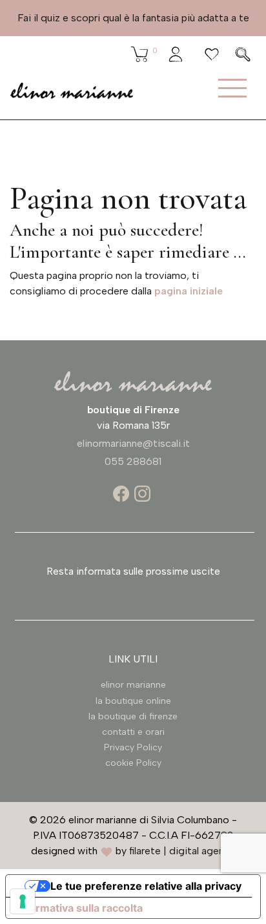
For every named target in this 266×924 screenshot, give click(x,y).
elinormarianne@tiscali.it (133, 443)
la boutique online (133, 700)
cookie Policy (133, 762)
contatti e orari (133, 731)
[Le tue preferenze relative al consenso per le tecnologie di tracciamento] (22, 901)
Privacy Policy (133, 747)
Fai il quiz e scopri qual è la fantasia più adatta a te (133, 18)
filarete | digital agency (182, 851)
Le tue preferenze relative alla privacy (145, 885)
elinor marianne (133, 684)
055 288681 (133, 461)
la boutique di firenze (133, 716)
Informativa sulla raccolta (79, 907)
